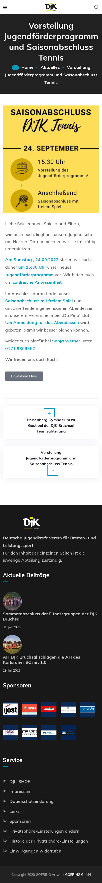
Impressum (20, 791)
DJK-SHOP (20, 781)
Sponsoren (20, 821)
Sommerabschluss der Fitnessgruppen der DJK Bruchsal (50, 617)
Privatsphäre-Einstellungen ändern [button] (44, 831)
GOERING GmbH (78, 875)
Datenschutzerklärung (31, 801)
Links (14, 811)
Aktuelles (50, 68)
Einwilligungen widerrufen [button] (35, 851)
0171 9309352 (20, 348)
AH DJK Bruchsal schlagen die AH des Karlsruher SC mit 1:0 (41, 660)
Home (27, 68)
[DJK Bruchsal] (51, 7)
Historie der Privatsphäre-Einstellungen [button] (48, 841)
